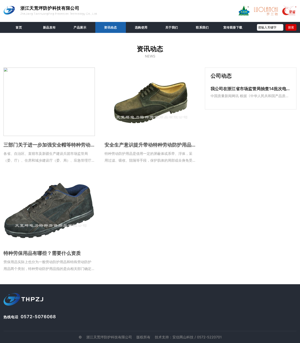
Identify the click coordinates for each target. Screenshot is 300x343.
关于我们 (171, 27)
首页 (19, 27)
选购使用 (141, 27)
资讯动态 (110, 27)
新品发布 (49, 27)
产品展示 (80, 27)
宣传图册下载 (232, 27)
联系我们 (202, 27)
